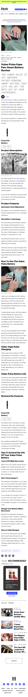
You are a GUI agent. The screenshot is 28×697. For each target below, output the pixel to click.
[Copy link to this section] (25, 128)
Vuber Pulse (7, 100)
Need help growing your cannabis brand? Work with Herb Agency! (14, 2)
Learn (8, 55)
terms (8, 688)
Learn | (16, 632)
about (16, 688)
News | (16, 644)
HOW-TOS (6, 13)
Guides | (16, 608)
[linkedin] (13, 556)
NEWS (2, 13)
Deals (17, 13)
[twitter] (6, 556)
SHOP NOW (12, 593)
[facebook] (2, 556)
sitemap (21, 692)
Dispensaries (12, 13)
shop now (6, 147)
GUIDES (26, 13)
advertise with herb (19, 9)
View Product (11, 595)
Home (2, 55)
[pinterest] (9, 556)
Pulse (17, 178)
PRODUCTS (21, 13)
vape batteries (6, 550)
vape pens (15, 550)
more (14, 660)
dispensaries (22, 688)
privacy (3, 688)
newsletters (7, 692)
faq (12, 688)
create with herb (20, 690)
